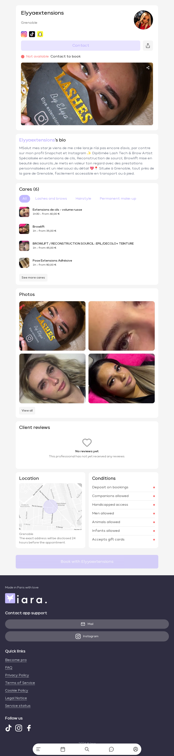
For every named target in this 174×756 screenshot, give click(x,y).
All (24, 198)
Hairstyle (83, 198)
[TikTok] (8, 728)
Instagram (90, 636)
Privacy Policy (17, 675)
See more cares (33, 277)
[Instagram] (18, 728)
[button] (135, 749)
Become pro (16, 660)
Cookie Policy (16, 690)
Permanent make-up (118, 198)
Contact (80, 46)
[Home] (38, 749)
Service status (18, 706)
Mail (90, 624)
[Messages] (111, 749)
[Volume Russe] (121, 326)
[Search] (87, 749)
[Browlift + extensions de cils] (52, 326)
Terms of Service (20, 683)
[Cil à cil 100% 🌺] (52, 378)
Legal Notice (16, 698)
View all (27, 410)
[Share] (148, 67)
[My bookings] (63, 749)
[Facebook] (28, 728)
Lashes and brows (51, 198)
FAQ (8, 667)
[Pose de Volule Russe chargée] (121, 378)
